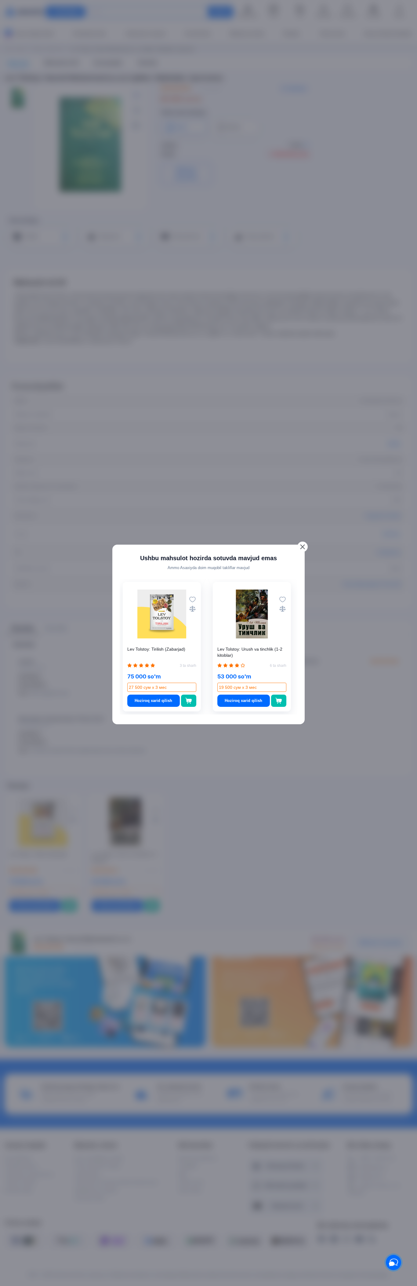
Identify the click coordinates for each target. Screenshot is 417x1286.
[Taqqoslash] (192, 608)
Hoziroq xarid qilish (153, 700)
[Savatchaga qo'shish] (189, 701)
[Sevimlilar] (192, 599)
